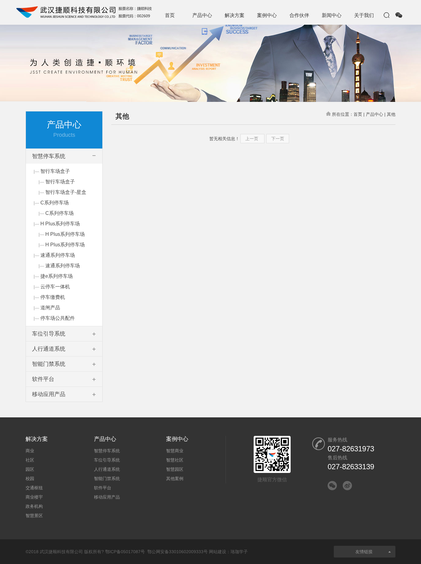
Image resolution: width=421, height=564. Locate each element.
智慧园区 (174, 469)
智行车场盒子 (55, 171)
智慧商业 (174, 450)
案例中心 (267, 15)
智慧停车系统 (107, 450)
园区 (30, 469)
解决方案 (234, 15)
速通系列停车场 (57, 255)
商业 (30, 450)
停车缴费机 (52, 297)
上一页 (252, 138)
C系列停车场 (54, 202)
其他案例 (174, 478)
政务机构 (34, 506)
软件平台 (102, 487)
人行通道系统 (107, 469)
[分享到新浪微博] (347, 485)
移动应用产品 (107, 497)
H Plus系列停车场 (60, 223)
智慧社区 (174, 459)
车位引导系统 (107, 459)
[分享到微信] (332, 485)
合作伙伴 (299, 15)
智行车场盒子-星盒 (65, 192)
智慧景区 (34, 515)
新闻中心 (331, 15)
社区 (30, 459)
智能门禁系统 (107, 478)
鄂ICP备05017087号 (125, 551)
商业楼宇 (34, 497)
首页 (170, 15)
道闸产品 (50, 307)
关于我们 (364, 15)
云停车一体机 (55, 286)
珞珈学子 (239, 551)
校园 (30, 478)
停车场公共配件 (57, 318)
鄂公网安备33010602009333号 (177, 551)
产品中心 (202, 15)
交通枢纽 (34, 487)
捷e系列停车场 (56, 276)
